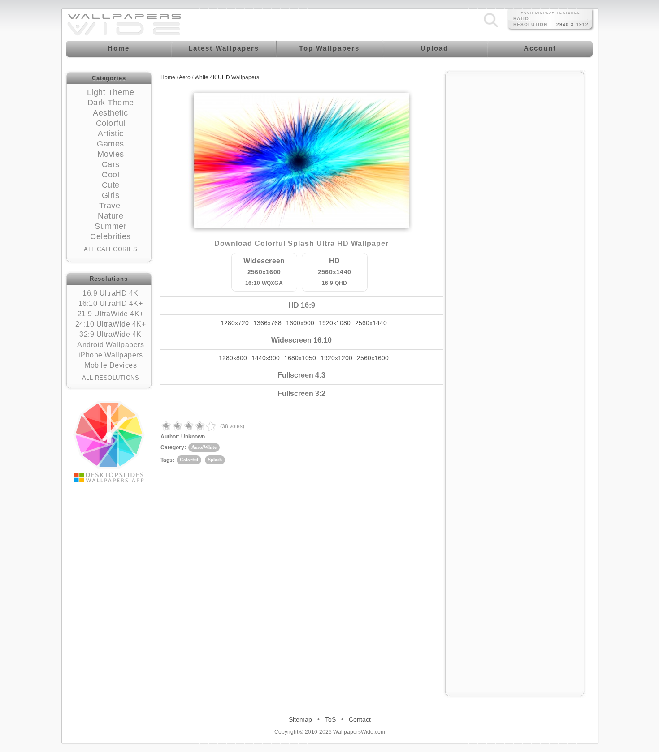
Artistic (111, 133)
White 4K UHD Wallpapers (227, 77)
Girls (111, 195)
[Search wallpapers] (491, 27)
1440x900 (265, 357)
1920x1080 (335, 323)
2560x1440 (371, 323)
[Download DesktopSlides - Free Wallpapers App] (109, 441)
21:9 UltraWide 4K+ (111, 314)
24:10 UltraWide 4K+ (110, 324)
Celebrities (110, 236)
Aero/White (204, 447)
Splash (215, 459)
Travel (110, 205)
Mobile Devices (110, 365)
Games (110, 143)
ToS (330, 719)
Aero (185, 77)
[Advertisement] (514, 211)
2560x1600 (373, 357)
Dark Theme (110, 102)
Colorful (111, 123)
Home (167, 77)
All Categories (110, 249)
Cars (111, 164)
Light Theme (110, 92)
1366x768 (267, 323)
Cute (111, 184)
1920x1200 (336, 357)
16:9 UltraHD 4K (110, 293)
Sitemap (300, 719)
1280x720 (235, 323)
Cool (110, 174)
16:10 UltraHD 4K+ (110, 303)
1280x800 (233, 357)
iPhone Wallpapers (110, 355)
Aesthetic (110, 112)
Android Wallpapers (110, 344)
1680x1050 (300, 357)
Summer (110, 226)
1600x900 (300, 323)
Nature (110, 215)
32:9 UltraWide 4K (110, 334)
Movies (110, 154)
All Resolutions (110, 377)
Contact (360, 719)
